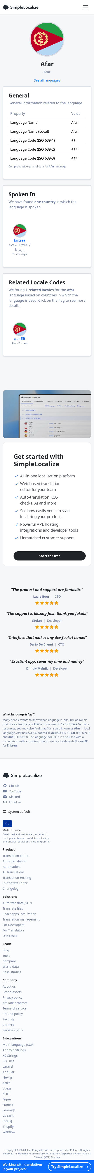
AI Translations (13, 872)
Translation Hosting (17, 877)
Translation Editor (16, 856)
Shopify (8, 1126)
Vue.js (7, 1088)
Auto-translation (14, 861)
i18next (8, 1105)
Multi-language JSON (18, 1044)
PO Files (8, 1061)
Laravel (8, 1066)
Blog (6, 950)
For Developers (13, 925)
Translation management (21, 919)
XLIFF (6, 1094)
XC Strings (10, 1055)
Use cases (10, 936)
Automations (12, 867)
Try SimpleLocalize (67, 1166)
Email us (15, 802)
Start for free (49, 555)
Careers (8, 1025)
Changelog (11, 888)
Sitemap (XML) (42, 1157)
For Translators (13, 930)
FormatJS (9, 1110)
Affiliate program (15, 1003)
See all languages (47, 80)
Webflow (9, 1132)
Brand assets (12, 992)
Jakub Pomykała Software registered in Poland (51, 1150)
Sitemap (55, 1157)
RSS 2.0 (87, 1153)
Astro (6, 1083)
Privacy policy (12, 997)
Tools (6, 956)
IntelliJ (7, 1121)
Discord (14, 797)
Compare (9, 961)
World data (11, 966)
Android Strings (14, 1050)
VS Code (8, 1116)
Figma (7, 1099)
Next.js (8, 1077)
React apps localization (19, 914)
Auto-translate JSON (17, 903)
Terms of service (14, 1008)
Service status (13, 1030)
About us (9, 986)
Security (8, 1019)
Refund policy (13, 1014)
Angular (8, 1072)
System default (18, 811)
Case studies (12, 972)
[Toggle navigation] (85, 7)
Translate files (13, 908)
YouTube (15, 791)
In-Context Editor (15, 883)
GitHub (14, 786)
